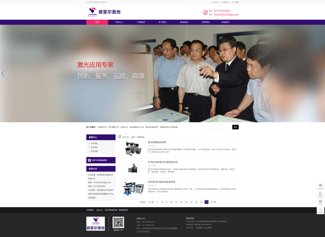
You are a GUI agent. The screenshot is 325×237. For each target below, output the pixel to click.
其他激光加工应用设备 (169, 127)
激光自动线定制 (152, 127)
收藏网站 (225, 2)
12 (181, 202)
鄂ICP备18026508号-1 (203, 225)
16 (201, 202)
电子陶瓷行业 (113, 127)
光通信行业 (102, 127)
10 (171, 202)
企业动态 (94, 147)
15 (196, 202)
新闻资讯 (140, 137)
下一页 (213, 202)
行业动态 (94, 143)
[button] (3, 73)
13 (186, 202)
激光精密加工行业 (137, 127)
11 (176, 202)
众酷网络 (199, 228)
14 (191, 202)
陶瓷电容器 (123, 210)
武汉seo (99, 210)
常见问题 (94, 151)
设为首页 (215, 2)
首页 (133, 137)
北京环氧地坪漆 (111, 210)
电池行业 (124, 127)
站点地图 (235, 2)
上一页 (150, 202)
